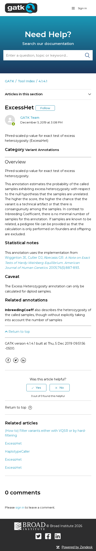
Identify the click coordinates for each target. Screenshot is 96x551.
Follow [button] (45, 108)
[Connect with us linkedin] (58, 536)
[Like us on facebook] (48, 536)
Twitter (16, 363)
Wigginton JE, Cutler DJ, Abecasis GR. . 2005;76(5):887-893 (47, 263)
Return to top (19, 332)
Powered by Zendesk (77, 547)
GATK (9, 81)
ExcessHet (13, 443)
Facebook (8, 363)
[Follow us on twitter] (38, 536)
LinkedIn (23, 363)
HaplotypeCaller (17, 451)
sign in (19, 507)
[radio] (36, 387)
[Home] (21, 8)
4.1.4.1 (43, 81)
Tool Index (26, 81)
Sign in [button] (82, 8)
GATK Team (29, 118)
